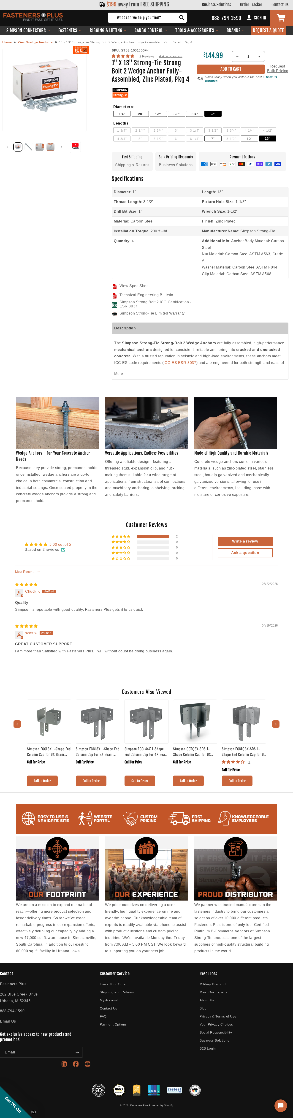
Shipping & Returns (132, 165)
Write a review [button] (245, 541)
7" (212, 139)
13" (268, 138)
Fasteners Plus (139, 1105)
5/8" (177, 114)
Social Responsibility (216, 1032)
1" (213, 114)
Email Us (8, 1021)
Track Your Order (113, 984)
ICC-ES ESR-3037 (180, 363)
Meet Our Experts (214, 992)
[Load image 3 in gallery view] (39, 147)
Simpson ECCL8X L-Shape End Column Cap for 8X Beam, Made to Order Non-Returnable (97, 751)
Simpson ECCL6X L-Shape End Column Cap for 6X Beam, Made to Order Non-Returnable (49, 751)
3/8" (140, 114)
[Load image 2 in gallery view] (28, 147)
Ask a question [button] (245, 553)
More (118, 374)
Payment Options (113, 1024)
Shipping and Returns (117, 992)
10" (249, 139)
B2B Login (208, 1048)
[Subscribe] (77, 1052)
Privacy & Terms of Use (218, 1016)
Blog (203, 1008)
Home (7, 42)
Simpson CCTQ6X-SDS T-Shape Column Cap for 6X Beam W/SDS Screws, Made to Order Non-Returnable (193, 751)
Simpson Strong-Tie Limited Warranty (152, 313)
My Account (109, 1000)
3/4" (195, 114)
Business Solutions (216, 4)
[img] (26, 584)
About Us (207, 1000)
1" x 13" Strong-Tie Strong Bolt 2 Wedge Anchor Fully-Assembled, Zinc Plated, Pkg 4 (126, 42)
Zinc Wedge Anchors (35, 42)
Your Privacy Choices (216, 1024)
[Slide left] (7, 147)
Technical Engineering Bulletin (146, 295)
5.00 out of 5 (60, 544)
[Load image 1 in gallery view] (18, 147)
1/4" (122, 114)
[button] (28, 30)
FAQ (103, 1016)
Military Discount (213, 984)
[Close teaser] (33, 1112)
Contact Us (279, 4)
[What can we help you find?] (182, 18)
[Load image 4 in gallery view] (50, 147)
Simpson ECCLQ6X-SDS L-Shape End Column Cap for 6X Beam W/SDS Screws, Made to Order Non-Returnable (244, 751)
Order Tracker (251, 4)
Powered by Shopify (161, 1105)
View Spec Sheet (134, 286)
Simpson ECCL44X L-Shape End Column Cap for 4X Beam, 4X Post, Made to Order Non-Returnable (146, 751)
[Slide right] (61, 147)
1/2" (158, 114)
